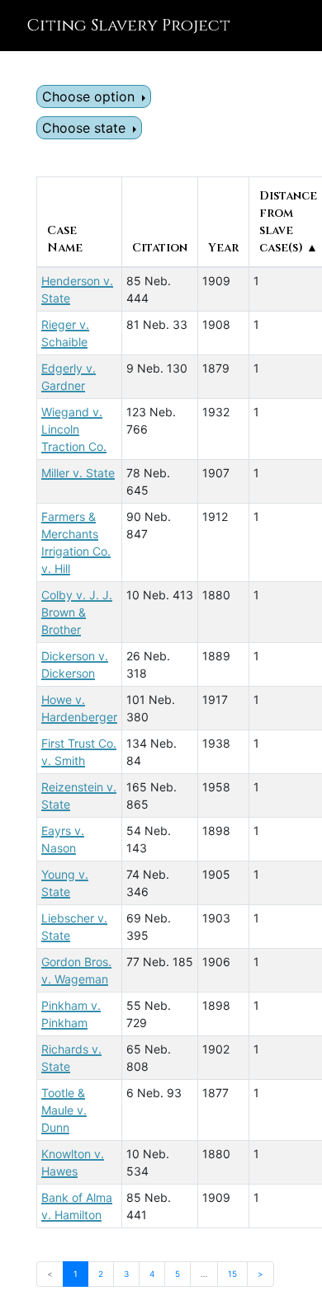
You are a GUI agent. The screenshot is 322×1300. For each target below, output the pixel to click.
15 (232, 1274)
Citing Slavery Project (128, 25)
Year (223, 248)
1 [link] (75, 1274)
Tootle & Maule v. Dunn (64, 1110)
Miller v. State (78, 473)
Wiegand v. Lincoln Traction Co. (74, 429)
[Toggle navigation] (286, 25)
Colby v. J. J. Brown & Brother (76, 612)
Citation (159, 248)
